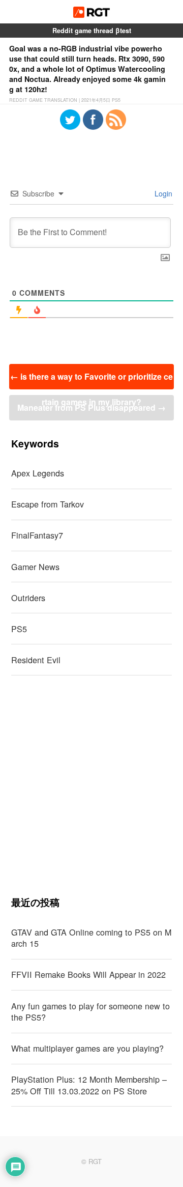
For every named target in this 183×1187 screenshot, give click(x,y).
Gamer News (35, 566)
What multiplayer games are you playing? (87, 1048)
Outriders (28, 597)
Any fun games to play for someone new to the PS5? (90, 1012)
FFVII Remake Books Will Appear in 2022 (88, 974)
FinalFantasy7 (37, 535)
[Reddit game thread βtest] (91, 14)
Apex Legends (37, 473)
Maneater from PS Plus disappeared (91, 407)
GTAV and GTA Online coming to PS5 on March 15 (91, 938)
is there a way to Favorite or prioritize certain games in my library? (91, 380)
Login (162, 193)
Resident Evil (35, 660)
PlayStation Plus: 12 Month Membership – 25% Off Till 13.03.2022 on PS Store (89, 1085)
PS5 (19, 629)
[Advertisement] (91, 785)
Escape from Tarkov (47, 504)
